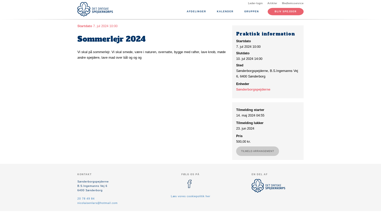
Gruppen (251, 11)
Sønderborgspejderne (253, 89)
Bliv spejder (286, 11)
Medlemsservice (293, 3)
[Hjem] (95, 9)
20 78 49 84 (86, 198)
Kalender (225, 11)
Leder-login (255, 3)
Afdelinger (196, 11)
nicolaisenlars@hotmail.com (97, 202)
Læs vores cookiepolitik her (190, 196)
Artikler (272, 3)
